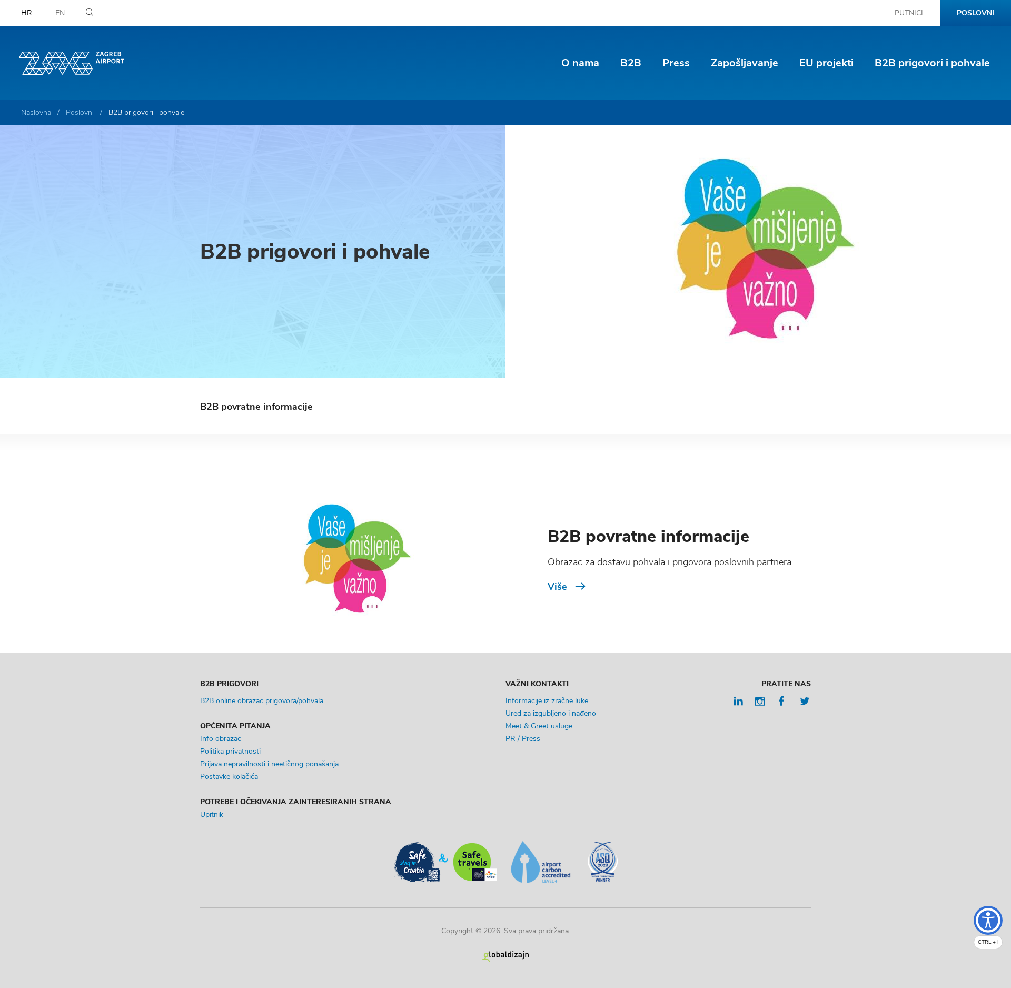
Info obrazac (220, 739)
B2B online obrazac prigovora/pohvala (261, 701)
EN (60, 13)
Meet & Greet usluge (539, 726)
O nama (580, 63)
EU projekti (826, 63)
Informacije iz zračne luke (547, 701)
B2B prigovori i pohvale (932, 63)
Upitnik (211, 814)
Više (557, 586)
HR (26, 13)
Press (676, 63)
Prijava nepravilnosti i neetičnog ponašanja (269, 764)
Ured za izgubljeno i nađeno (551, 713)
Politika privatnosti (230, 751)
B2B (630, 63)
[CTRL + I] (988, 920)
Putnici (909, 13)
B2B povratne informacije (256, 406)
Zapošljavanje (744, 63)
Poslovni (975, 13)
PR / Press (523, 739)
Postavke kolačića (229, 777)
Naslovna (36, 112)
